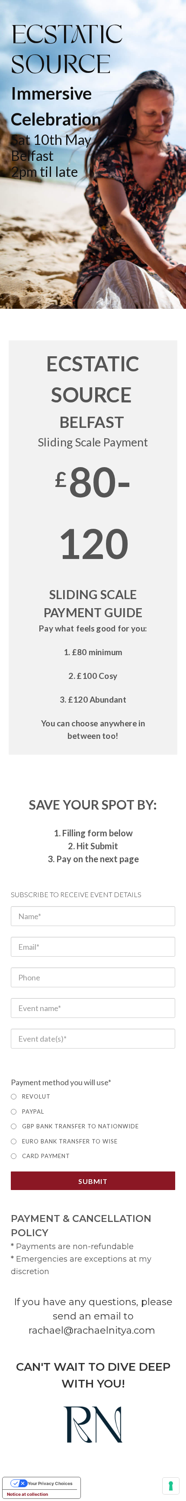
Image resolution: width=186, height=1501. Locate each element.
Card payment (46, 1155)
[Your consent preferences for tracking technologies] (171, 1486)
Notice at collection (27, 1494)
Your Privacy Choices (50, 1483)
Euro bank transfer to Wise (70, 1141)
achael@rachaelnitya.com (93, 1330)
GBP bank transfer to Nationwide (80, 1126)
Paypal (33, 1111)
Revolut (36, 1096)
